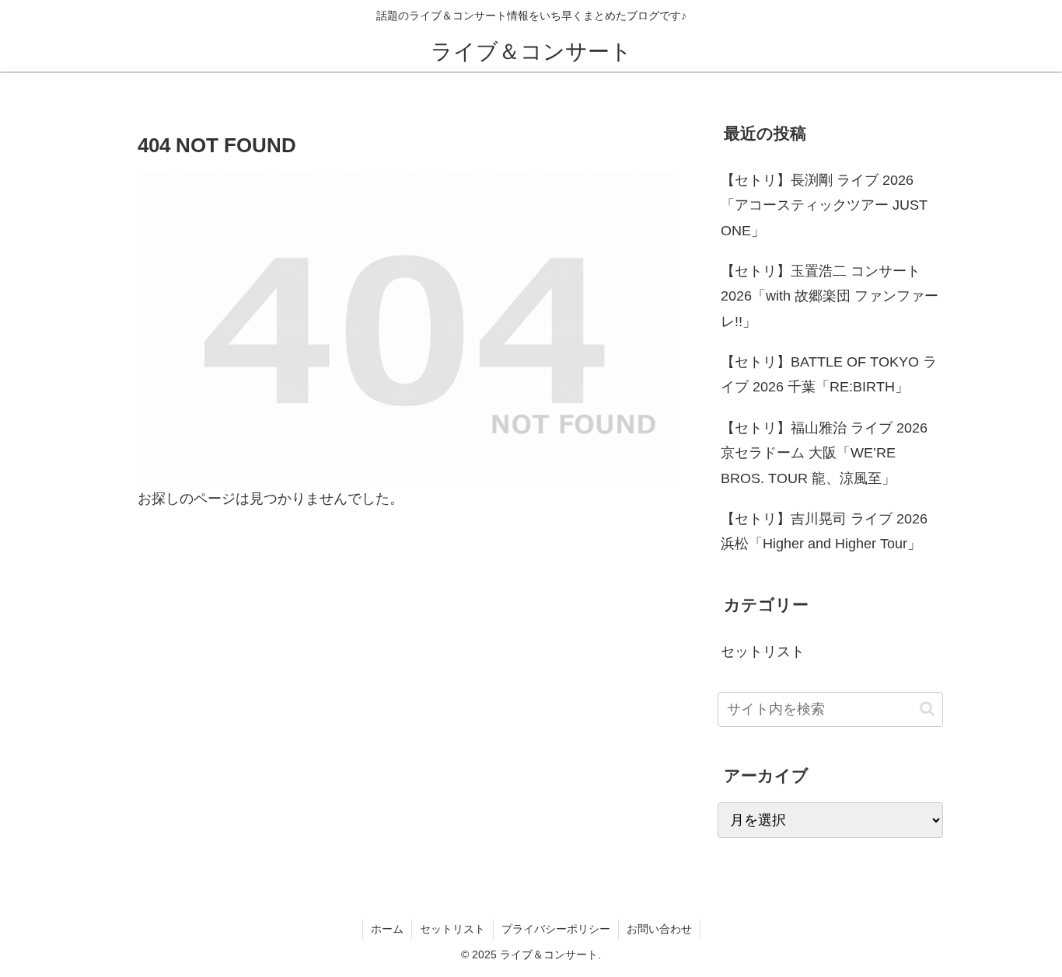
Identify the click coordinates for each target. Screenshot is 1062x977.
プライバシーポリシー (555, 929)
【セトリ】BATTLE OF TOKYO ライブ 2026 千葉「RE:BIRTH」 (829, 374)
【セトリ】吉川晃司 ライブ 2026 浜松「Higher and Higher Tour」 (824, 531)
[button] (927, 709)
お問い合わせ (659, 929)
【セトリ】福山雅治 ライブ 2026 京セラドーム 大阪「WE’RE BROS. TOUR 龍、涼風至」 (824, 453)
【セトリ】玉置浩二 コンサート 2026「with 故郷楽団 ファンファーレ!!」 (829, 296)
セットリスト (452, 929)
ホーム (387, 929)
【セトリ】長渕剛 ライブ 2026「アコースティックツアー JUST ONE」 (824, 205)
